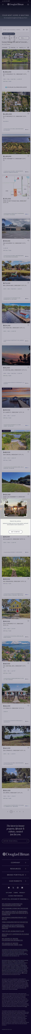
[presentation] (15, 531)
